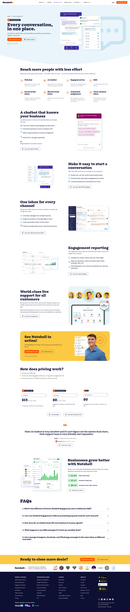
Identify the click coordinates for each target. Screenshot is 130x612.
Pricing (16, 598)
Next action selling (41, 587)
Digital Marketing (41, 595)
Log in (113, 2)
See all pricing (55, 414)
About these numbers (77, 490)
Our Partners (84, 587)
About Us (83, 577)
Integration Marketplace (43, 579)
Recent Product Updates (43, 585)
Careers (82, 598)
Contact (82, 582)
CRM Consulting (19, 593)
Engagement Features (20, 585)
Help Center (62, 579)
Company (83, 585)
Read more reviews (66, 445)
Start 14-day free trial (14, 39)
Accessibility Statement (64, 595)
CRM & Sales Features (20, 579)
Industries (39, 593)
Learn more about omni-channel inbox (34, 232)
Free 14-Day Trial (121, 2)
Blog (82, 595)
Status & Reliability (63, 598)
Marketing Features (20, 582)
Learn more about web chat (31, 149)
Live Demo (83, 579)
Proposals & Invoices (20, 587)
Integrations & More (43, 577)
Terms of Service (63, 587)
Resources (61, 582)
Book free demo (31, 39)
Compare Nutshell (41, 590)
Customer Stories (85, 593)
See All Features (19, 595)
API (38, 598)
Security (61, 585)
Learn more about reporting (80, 274)
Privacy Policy (62, 590)
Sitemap (109, 606)
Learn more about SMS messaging (81, 187)
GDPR (60, 593)
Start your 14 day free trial (74, 414)
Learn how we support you (31, 316)
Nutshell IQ (17, 590)
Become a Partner (85, 590)
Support (61, 577)
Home (8, 16)
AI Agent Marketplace (42, 582)
